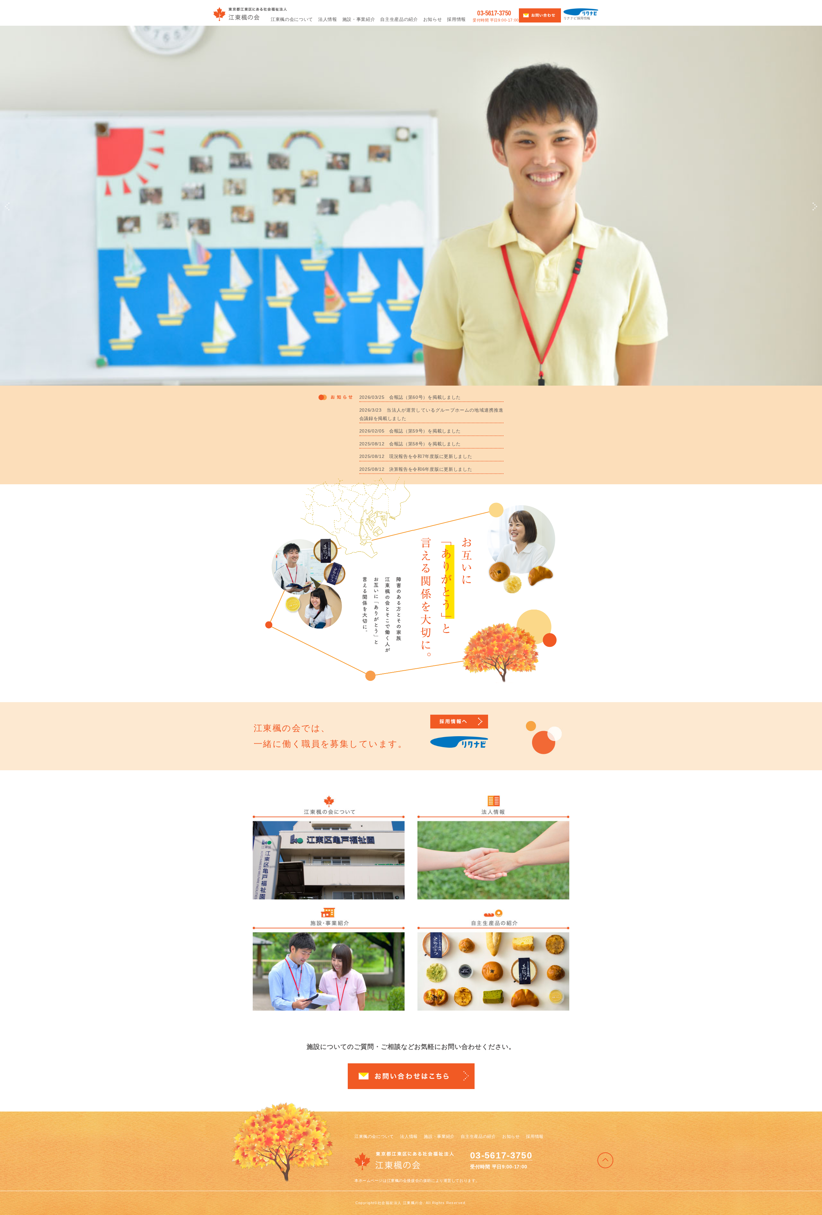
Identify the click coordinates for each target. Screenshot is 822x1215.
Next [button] (814, 206)
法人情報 (409, 1136)
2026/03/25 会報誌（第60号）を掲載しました (410, 397)
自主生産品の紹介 (478, 1136)
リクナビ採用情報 (577, 18)
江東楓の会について (374, 1136)
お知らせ (511, 1136)
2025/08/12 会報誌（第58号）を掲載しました (410, 443)
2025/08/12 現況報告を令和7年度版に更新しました (415, 456)
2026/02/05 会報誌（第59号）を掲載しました (410, 430)
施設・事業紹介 (439, 1136)
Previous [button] (7, 206)
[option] (411, 193)
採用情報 (535, 1136)
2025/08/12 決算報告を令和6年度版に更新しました (415, 469)
